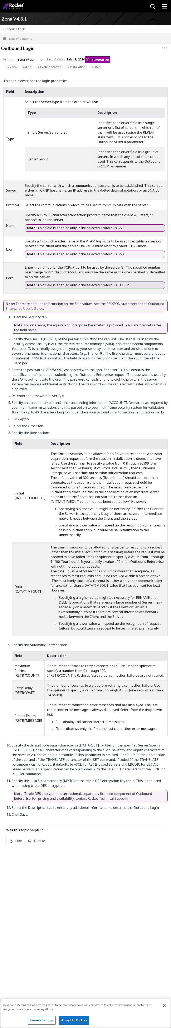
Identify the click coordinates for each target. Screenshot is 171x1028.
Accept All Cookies (74, 1020)
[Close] (164, 1005)
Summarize (100, 59)
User (97, 67)
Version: (8, 59)
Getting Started (50, 67)
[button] (85, 38)
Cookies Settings (41, 1020)
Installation (77, 67)
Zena (13, 67)
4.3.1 (28, 67)
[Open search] (152, 6)
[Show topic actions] (165, 48)
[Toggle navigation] (165, 6)
